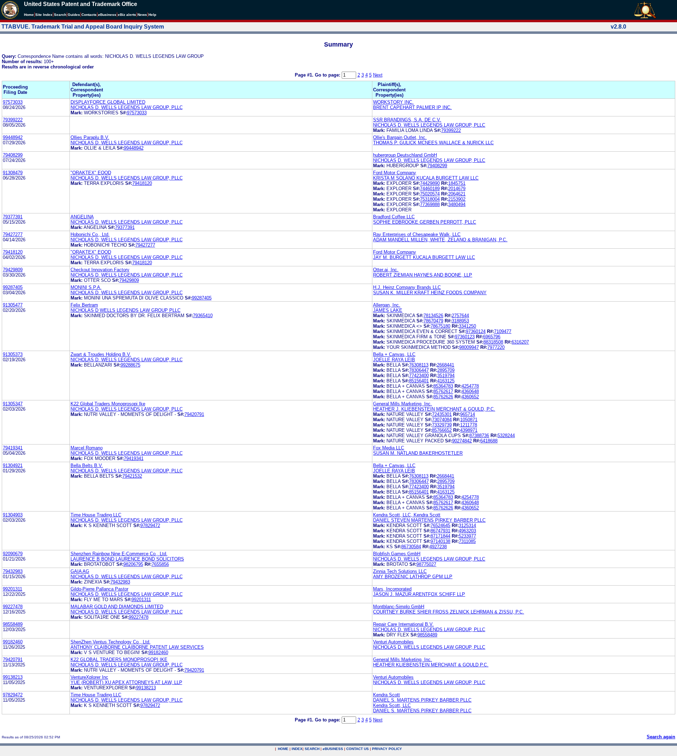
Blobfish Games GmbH (396, 553)
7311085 (467, 541)
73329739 (442, 425)
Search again (661, 736)
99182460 (13, 642)
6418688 (489, 440)
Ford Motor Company (394, 172)
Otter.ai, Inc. (385, 269)
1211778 (468, 425)
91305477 (13, 305)
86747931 (440, 530)
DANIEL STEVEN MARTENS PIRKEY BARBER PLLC (429, 520)
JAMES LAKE (387, 310)
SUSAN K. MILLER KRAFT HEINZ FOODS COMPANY (430, 292)
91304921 (13, 465)
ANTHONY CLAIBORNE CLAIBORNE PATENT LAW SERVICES (137, 647)
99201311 (12, 589)
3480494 (456, 204)
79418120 (142, 183)
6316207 (520, 342)
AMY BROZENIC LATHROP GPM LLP (412, 576)
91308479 (13, 172)
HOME (283, 749)
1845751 (456, 183)
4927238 (438, 546)
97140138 (440, 541)
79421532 (132, 476)
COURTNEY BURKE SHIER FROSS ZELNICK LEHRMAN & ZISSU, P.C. (448, 612)
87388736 (479, 435)
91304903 (13, 515)
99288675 (130, 365)
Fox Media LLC (388, 447)
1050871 (468, 419)
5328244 (506, 435)
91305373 (13, 354)
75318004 (430, 199)
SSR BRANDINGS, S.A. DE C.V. (407, 119)
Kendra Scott (386, 694)
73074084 (442, 419)
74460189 (430, 188)
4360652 (470, 396)
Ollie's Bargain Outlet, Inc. (400, 137)
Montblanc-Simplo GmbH (398, 606)
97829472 (150, 525)
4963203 (467, 530)
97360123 (465, 336)
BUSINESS (333, 749)
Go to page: (328, 75)
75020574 (430, 193)
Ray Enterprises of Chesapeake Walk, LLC (417, 234)
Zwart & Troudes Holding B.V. (101, 354)
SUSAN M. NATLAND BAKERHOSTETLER (418, 453)
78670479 (433, 320)
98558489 (13, 624)
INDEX (297, 749)
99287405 (13, 287)
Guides (74, 15)
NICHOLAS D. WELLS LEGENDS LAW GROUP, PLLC (127, 107)
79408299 (13, 155)
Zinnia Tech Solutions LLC (400, 571)
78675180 (440, 326)
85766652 (442, 430)
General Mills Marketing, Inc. (402, 403)
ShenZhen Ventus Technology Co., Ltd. (111, 642)
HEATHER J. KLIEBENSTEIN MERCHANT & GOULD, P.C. (434, 409)
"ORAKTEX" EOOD (91, 172)
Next (378, 75)
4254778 (470, 386)
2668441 (445, 365)
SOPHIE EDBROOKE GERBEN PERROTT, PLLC (424, 222)
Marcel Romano (87, 447)
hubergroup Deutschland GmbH (405, 155)
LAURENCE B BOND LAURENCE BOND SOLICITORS (127, 559)
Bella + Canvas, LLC (394, 354)
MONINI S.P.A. (86, 287)
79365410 (203, 315)
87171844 (440, 536)
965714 (467, 414)
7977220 (496, 347)
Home (29, 15)
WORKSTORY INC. (393, 102)
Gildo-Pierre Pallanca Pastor (99, 589)
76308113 (418, 365)
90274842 (462, 440)
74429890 (430, 183)
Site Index (44, 15)
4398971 (468, 430)
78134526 (433, 315)
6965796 (491, 336)
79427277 (13, 234)
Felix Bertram (84, 305)
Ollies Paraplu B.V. (90, 137)
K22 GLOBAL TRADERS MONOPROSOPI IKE (119, 659)
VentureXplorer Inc (89, 677)
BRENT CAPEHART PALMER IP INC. (412, 107)
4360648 (470, 391)
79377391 (13, 216)
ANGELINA (82, 216)
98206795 (133, 564)
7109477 (502, 331)
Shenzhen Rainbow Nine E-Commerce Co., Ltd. (119, 553)
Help (152, 15)
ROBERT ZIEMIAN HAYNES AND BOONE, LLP (422, 275)
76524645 (440, 525)
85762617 (443, 391)
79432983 (13, 571)
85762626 (443, 396)
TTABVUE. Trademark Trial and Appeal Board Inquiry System (82, 27)
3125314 (467, 525)
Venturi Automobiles (393, 642)
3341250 (467, 326)
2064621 (456, 193)
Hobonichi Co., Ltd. (90, 234)
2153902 (456, 199)
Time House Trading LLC (96, 515)
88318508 (493, 342)
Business (107, 15)
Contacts (89, 15)
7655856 (160, 564)
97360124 (476, 331)
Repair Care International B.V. (403, 624)
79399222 (13, 119)
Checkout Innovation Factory (100, 269)
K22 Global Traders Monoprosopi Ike (108, 403)
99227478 (13, 606)
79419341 (13, 447)
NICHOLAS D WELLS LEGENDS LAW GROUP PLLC (126, 310)
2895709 (446, 370)
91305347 (13, 403)
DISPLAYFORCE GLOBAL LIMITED (108, 102)
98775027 (426, 564)
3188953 (460, 320)
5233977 (467, 536)
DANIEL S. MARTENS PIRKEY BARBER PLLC (422, 700)
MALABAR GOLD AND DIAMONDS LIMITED (117, 606)
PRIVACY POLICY (387, 749)
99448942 (13, 137)
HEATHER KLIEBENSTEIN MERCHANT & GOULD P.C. (430, 664)
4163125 (446, 380)
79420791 (194, 414)
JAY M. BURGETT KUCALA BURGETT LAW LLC (424, 257)
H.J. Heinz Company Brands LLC (407, 287)
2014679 (456, 188)
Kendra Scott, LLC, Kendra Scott (406, 515)
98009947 (469, 347)
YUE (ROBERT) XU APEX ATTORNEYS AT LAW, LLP (126, 682)
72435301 (442, 414)
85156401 (419, 380)
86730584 (411, 546)
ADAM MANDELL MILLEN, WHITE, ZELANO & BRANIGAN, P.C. (440, 239)
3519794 (446, 375)
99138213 (13, 677)
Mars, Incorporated (392, 589)
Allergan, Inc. (386, 305)
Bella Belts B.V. (87, 465)
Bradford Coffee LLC (394, 216)
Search (60, 15)
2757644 (460, 315)
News (142, 15)
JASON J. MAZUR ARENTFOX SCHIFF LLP (419, 594)
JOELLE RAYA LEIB (394, 359)
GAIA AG (80, 571)
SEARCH (312, 749)
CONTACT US (357, 749)
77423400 (419, 375)
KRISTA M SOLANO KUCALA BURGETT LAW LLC (425, 178)
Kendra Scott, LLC (392, 705)
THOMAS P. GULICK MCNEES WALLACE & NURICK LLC (433, 142)
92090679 (13, 553)
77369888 (430, 204)
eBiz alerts (127, 15)
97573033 (13, 102)
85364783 (443, 386)
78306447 (419, 370)
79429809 (13, 269)
